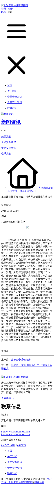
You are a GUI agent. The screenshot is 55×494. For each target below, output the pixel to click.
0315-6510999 (8, 445)
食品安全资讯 (8, 148)
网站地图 (39, 482)
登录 (4, 8)
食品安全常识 (8, 142)
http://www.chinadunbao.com (15, 431)
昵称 (3, 12)
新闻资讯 (11, 122)
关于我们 (6, 136)
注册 (10, 8)
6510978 (21, 445)
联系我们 (6, 153)
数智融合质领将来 (21, 359)
